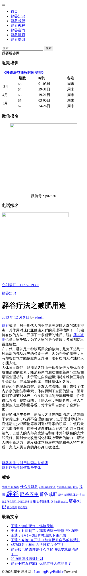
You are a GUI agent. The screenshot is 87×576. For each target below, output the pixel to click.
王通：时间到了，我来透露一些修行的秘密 (45, 531)
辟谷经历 (12, 507)
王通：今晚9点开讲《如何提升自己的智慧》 (45, 540)
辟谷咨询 (18, 30)
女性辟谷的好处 (47, 487)
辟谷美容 (22, 507)
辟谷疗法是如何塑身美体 (21, 468)
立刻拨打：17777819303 (20, 285)
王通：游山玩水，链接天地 (32, 526)
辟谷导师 (18, 35)
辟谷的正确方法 (59, 501)
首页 (14, 11)
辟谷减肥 (18, 21)
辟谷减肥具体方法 (69, 494)
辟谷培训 (18, 39)
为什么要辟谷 (10, 487)
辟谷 (5, 325)
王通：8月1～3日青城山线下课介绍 (38, 535)
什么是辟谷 (29, 487)
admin (39, 317)
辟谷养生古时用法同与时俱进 (25, 463)
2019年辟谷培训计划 (27, 559)
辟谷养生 (29, 494)
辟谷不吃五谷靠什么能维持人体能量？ (41, 563)
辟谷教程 (18, 25)
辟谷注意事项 (24, 501)
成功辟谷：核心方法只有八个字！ (37, 545)
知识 (75, 487)
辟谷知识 (18, 16)
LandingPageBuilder (48, 572)
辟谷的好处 (41, 501)
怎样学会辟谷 (64, 487)
